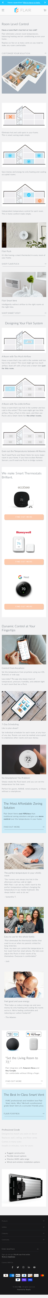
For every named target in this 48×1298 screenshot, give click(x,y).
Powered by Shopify (24, 1289)
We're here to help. (31, 2)
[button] (39, 10)
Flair (20, 1287)
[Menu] (3, 10)
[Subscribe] (37, 1249)
